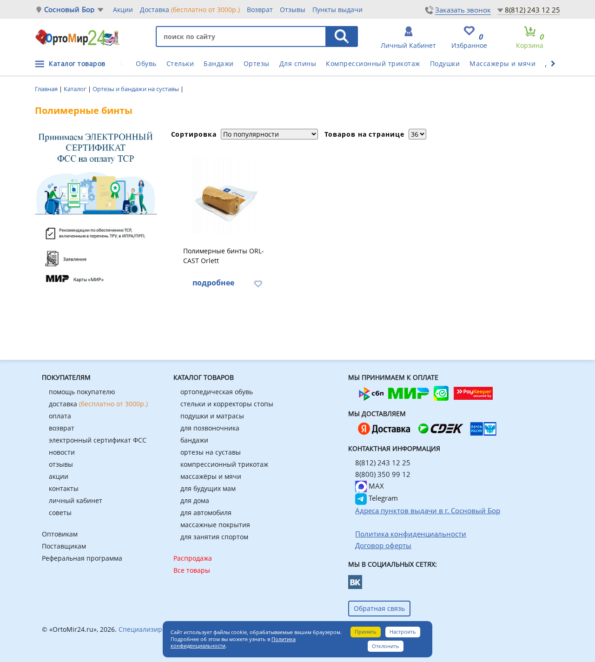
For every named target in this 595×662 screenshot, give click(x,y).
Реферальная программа (82, 558)
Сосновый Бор (69, 9)
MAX (375, 485)
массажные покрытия (215, 524)
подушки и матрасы (212, 415)
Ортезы (257, 63)
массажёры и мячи (210, 476)
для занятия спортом (214, 536)
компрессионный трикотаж (224, 464)
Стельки (180, 63)
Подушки (445, 63)
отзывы (61, 464)
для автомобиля (205, 512)
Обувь (146, 63)
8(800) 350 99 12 (382, 474)
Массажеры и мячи (502, 63)
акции (58, 476)
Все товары (191, 570)
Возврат (260, 9)
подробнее (213, 283)
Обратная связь (379, 608)
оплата (60, 415)
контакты (64, 488)
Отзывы (292, 9)
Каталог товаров (77, 63)
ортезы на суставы (210, 452)
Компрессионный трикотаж (373, 63)
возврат (61, 428)
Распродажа (192, 558)
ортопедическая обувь (216, 391)
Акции (123, 9)
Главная (47, 89)
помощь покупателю (82, 391)
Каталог (76, 89)
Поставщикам (64, 546)
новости (62, 452)
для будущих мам (208, 488)
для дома (194, 500)
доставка (98, 403)
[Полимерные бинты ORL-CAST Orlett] (226, 194)
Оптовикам (60, 534)
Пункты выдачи (337, 9)
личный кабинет (75, 500)
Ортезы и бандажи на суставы (136, 89)
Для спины (298, 63)
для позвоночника (209, 428)
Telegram (382, 498)
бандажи (194, 440)
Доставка (190, 9)
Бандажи (219, 63)
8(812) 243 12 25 (532, 9)
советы (60, 512)
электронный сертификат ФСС (97, 440)
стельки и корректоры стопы (226, 403)
